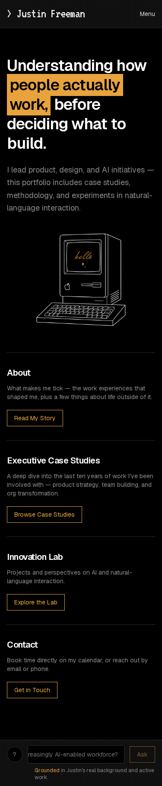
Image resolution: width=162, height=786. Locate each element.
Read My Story (35, 418)
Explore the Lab (35, 602)
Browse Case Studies (44, 514)
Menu (147, 14)
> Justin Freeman (48, 13)
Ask (142, 754)
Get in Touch (32, 690)
